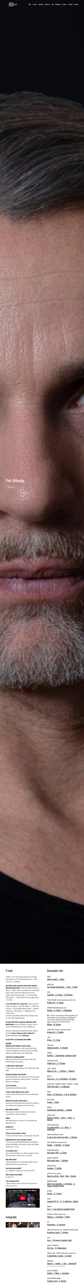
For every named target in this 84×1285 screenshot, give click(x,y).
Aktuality (41, 4)
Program (35, 4)
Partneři (64, 4)
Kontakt (76, 4)
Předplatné (58, 4)
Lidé (53, 4)
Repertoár (47, 4)
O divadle (70, 4)
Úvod (29, 4)
